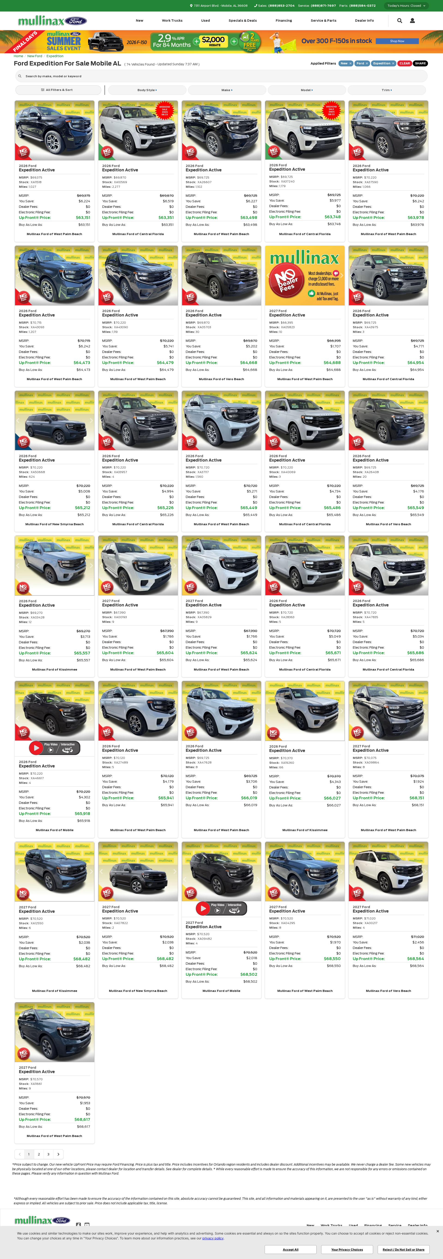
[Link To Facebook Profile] (79, 1225)
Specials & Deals (243, 20)
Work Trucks (172, 20)
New (139, 20)
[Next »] (58, 1154)
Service (394, 1225)
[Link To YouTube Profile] (86, 1225)
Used (205, 20)
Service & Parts (323, 20)
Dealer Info (364, 20)
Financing (284, 20)
